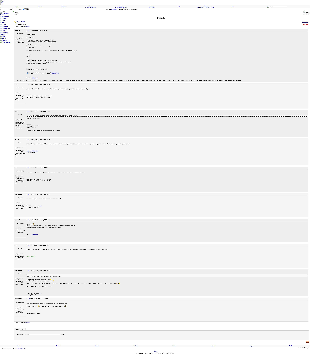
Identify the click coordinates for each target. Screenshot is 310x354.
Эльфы (179, 6)
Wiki (233, 6)
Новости (63, 6)
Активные (207, 7)
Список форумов (20, 21)
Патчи (152, 6)
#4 (28, 139)
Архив (63, 7)
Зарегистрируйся (114, 9)
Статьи (90, 6)
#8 (28, 245)
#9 (28, 270)
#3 (28, 111)
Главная (17, 6)
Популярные (92, 7)
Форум (206, 6)
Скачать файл (54, 72)
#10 (29, 299)
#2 (28, 84)
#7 (28, 220)
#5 (28, 167)
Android (40, 6)
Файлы (121, 6)
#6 (28, 194)
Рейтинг (125, 7)
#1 (28, 30)
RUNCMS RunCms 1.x (21, 348)
